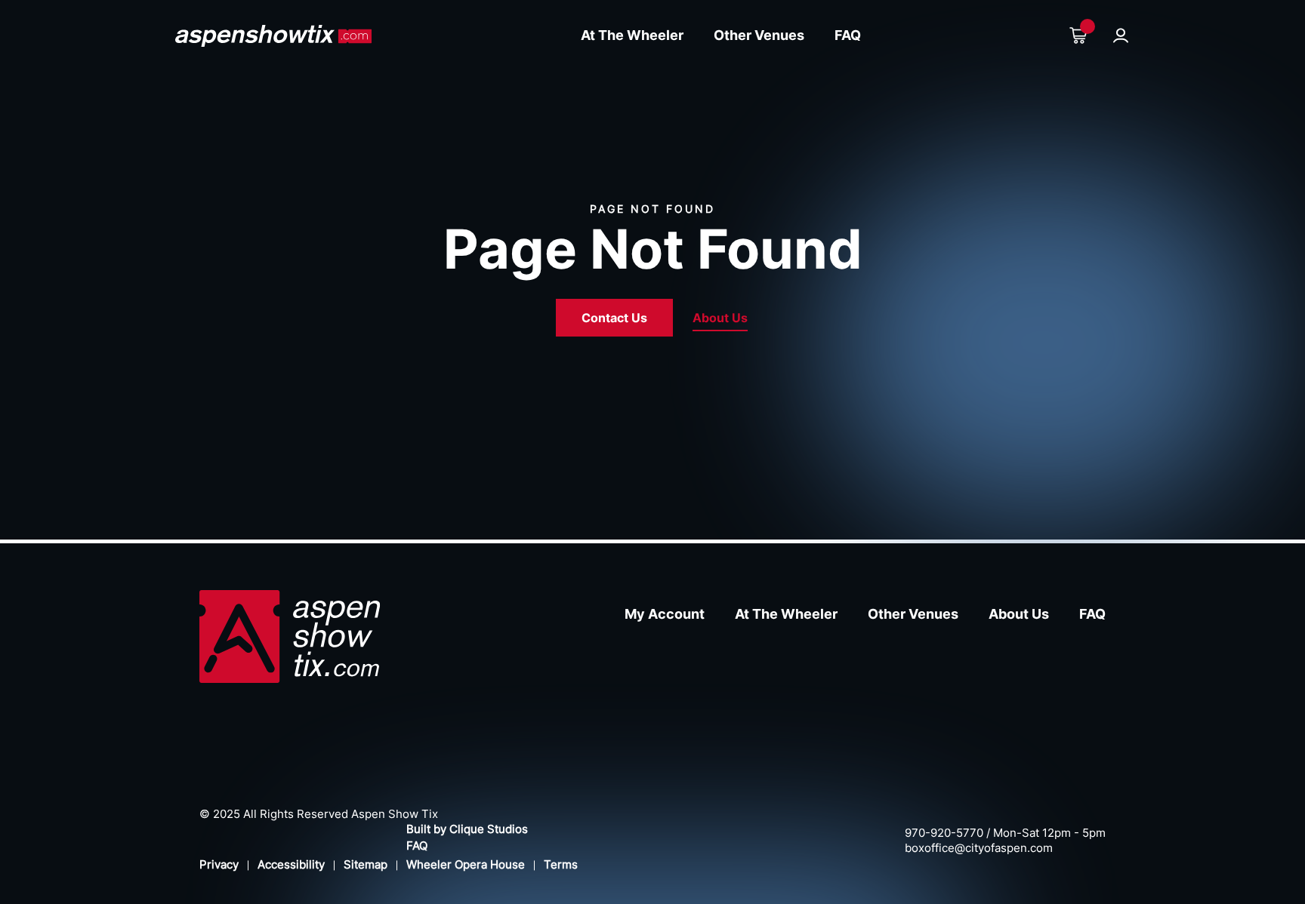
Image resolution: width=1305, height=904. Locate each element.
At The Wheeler (632, 35)
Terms (561, 864)
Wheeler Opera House (465, 864)
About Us (720, 317)
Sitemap (365, 864)
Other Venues (759, 35)
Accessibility (291, 864)
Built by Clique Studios (467, 829)
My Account (665, 614)
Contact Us (614, 317)
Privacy (219, 864)
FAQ (848, 35)
